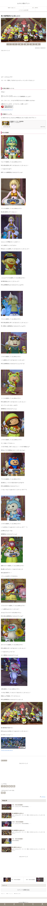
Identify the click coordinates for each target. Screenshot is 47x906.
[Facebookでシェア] (15, 44)
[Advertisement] (23, 63)
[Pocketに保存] (26, 44)
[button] (38, 44)
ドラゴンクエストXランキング (7, 109)
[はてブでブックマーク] (20, 44)
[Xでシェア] (9, 44)
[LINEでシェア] (32, 44)
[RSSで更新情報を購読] (4, 793)
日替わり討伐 (4, 760)
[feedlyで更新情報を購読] (2, 793)
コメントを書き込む (23, 890)
